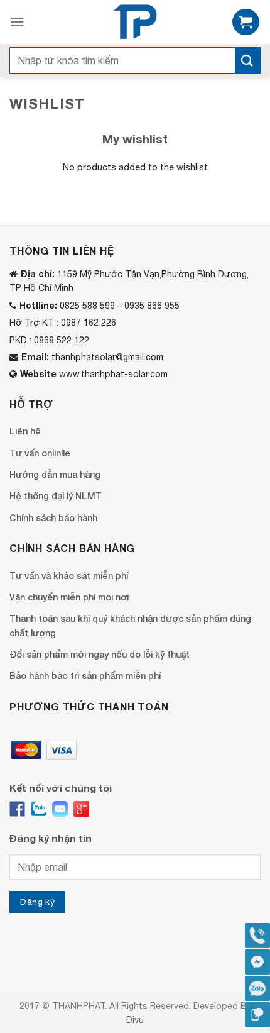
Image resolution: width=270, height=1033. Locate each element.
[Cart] (245, 22)
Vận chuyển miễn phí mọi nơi (69, 597)
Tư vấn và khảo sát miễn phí (68, 575)
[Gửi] (247, 60)
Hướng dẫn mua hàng (54, 474)
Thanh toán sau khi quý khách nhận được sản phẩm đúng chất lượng (130, 625)
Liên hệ (25, 431)
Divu (135, 1020)
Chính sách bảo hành (53, 517)
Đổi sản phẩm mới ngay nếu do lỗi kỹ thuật (99, 654)
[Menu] (16, 21)
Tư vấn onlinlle (39, 453)
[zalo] (38, 809)
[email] (60, 809)
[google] (81, 809)
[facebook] (17, 809)
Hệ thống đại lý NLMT (55, 495)
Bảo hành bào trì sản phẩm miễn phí (85, 675)
